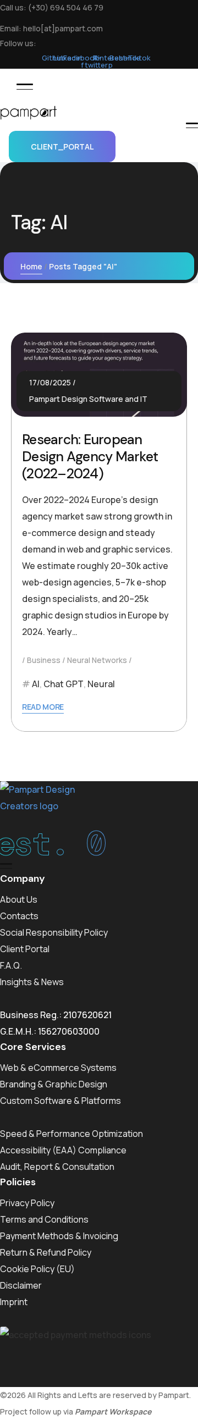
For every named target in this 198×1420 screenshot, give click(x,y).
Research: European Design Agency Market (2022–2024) (90, 456)
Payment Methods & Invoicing (59, 1236)
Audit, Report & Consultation (57, 1167)
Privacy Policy (27, 1203)
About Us (18, 899)
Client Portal (25, 949)
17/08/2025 (50, 382)
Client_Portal (62, 146)
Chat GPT (63, 684)
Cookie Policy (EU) (37, 1269)
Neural (101, 684)
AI (36, 684)
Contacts (19, 916)
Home (31, 266)
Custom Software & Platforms (60, 1101)
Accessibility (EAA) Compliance (63, 1150)
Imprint (14, 1302)
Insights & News (32, 982)
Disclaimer (21, 1285)
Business (44, 660)
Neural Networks (97, 660)
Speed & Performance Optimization (71, 1134)
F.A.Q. (11, 965)
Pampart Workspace (113, 1411)
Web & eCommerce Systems (58, 1068)
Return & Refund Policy (45, 1252)
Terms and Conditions (44, 1219)
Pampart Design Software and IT (88, 399)
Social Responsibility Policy (54, 932)
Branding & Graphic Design (53, 1084)
